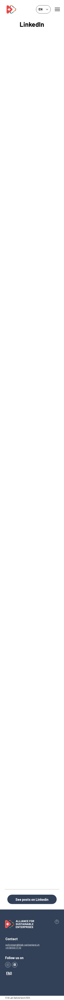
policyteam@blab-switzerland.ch (22, 944)
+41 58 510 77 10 (13, 947)
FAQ (9, 973)
